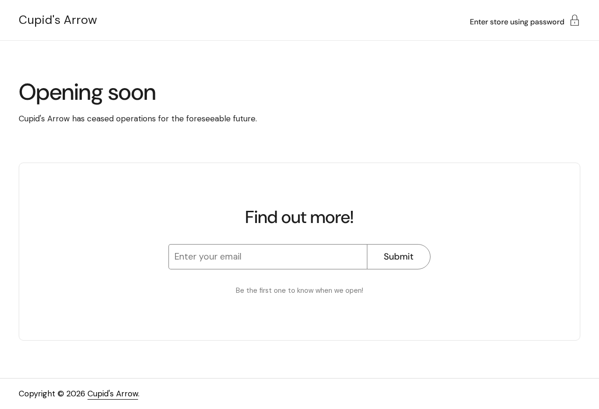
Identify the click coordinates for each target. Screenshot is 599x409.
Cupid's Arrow (58, 20)
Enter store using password (517, 21)
